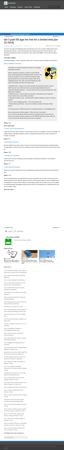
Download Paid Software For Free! (20, 34)
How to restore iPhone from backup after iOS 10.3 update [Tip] (29, 262)
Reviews (20, 7)
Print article (56, 46)
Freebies (10, 231)
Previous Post (9, 36)
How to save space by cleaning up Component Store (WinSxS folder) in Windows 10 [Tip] (15, 368)
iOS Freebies (20, 231)
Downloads (37, 7)
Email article (49, 46)
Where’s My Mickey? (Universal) (12, 63)
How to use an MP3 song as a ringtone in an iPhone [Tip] (12, 261)
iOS (14, 231)
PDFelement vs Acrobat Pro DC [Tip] (13, 306)
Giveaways (13, 7)
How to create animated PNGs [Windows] (14, 280)
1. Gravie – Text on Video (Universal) (14, 128)
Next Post (55, 36)
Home (6, 7)
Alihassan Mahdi (9, 46)
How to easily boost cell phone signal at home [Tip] (46, 261)
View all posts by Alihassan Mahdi (23, 240)
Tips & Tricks (28, 7)
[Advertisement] (32, 21)
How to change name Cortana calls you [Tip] (15, 387)
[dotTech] (10, 4)
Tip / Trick (8, 258)
